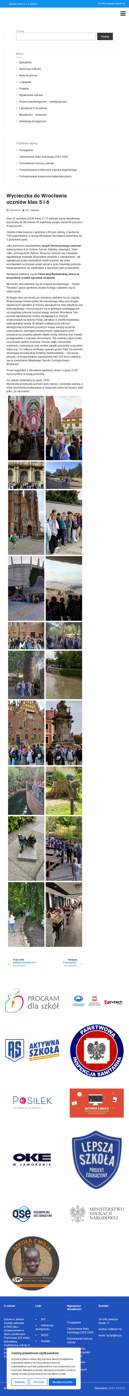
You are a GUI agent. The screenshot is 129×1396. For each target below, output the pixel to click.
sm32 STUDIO (116, 1388)
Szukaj (20, 31)
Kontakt (45, 1341)
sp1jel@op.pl (113, 1335)
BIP (43, 1319)
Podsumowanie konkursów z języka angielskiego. (48, 169)
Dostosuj (20, 1382)
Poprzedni (24, 961)
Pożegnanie (26, 150)
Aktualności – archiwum (33, 114)
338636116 (115, 1329)
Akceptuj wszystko (62, 1382)
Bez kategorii (19, 965)
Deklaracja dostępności (32, 121)
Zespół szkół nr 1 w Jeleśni (23, 3)
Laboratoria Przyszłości (33, 108)
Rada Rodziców (28, 75)
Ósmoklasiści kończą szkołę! (36, 163)
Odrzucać (38, 1382)
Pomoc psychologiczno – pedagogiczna (43, 101)
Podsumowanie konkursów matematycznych (45, 176)
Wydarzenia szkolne (31, 95)
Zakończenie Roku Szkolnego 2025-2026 (43, 156)
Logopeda (25, 82)
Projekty (24, 88)
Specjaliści (25, 62)
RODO (44, 1335)
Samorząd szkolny (30, 69)
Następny (70, 961)
